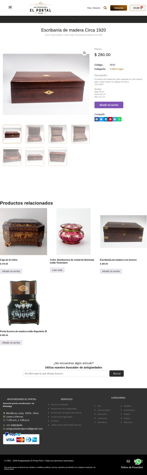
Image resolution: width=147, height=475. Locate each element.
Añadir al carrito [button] (11, 271)
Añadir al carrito (108, 105)
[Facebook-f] (134, 461)
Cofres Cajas (69, 35)
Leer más (57, 270)
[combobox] (65, 373)
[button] (10, 7)
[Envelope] (128, 461)
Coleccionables (57, 35)
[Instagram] (141, 461)
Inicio (47, 35)
